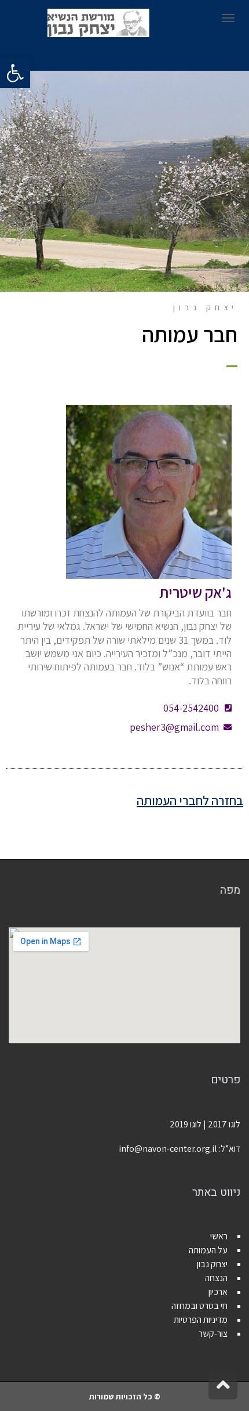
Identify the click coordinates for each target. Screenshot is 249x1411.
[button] (15, 73)
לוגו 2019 (186, 1124)
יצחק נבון (212, 1264)
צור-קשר (213, 1333)
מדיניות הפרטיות (201, 1320)
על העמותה (208, 1250)
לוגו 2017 (224, 1124)
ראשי (219, 1236)
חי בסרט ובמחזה (199, 1306)
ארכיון (218, 1292)
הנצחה (216, 1278)
